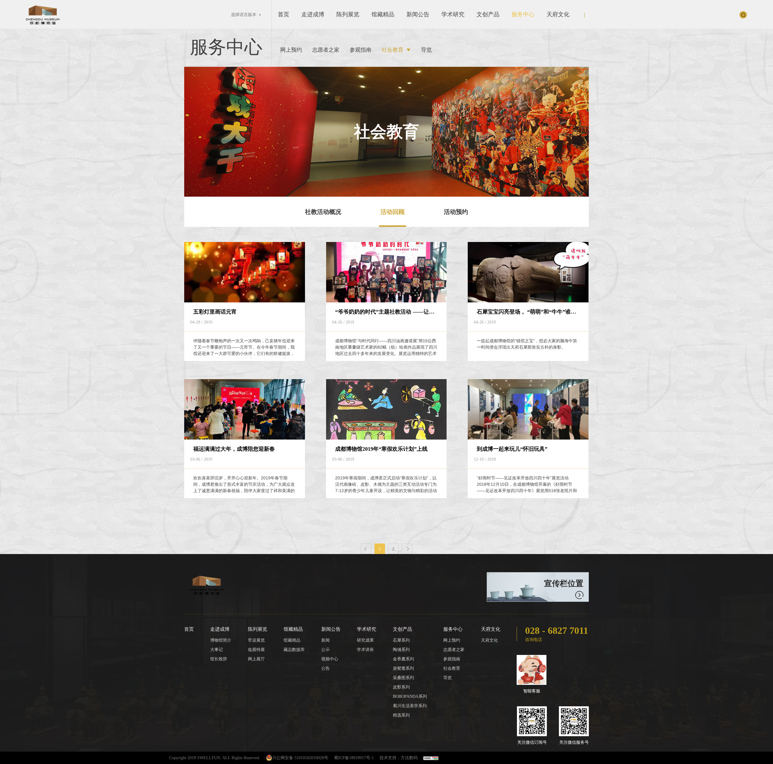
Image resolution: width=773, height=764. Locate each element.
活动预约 (456, 211)
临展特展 (256, 649)
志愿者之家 (325, 50)
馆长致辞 (218, 659)
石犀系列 (401, 640)
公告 (325, 668)
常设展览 (256, 640)
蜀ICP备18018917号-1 (354, 758)
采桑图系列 (403, 677)
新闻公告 (417, 14)
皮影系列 (401, 687)
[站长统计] (430, 758)
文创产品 (487, 14)
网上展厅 (256, 659)
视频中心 (329, 659)
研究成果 (365, 640)
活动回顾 (392, 211)
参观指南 (360, 50)
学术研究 (452, 14)
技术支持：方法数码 (399, 758)
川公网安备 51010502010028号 (300, 758)
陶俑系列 (401, 649)
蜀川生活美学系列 (410, 706)
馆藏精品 (382, 14)
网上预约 (291, 50)
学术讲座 (365, 649)
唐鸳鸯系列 (403, 668)
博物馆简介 (220, 640)
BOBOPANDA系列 (410, 696)
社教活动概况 (323, 211)
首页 (283, 14)
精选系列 (401, 715)
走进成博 (312, 14)
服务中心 (523, 14)
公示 (325, 649)
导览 (426, 50)
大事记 (216, 649)
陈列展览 (347, 14)
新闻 (325, 640)
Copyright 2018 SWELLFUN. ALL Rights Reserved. (214, 758)
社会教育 (392, 50)
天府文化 (558, 14)
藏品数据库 (294, 649)
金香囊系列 (403, 659)
